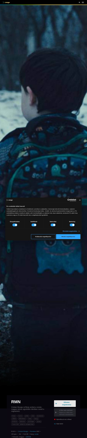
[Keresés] (79, 2)
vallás (32, 416)
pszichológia (31, 421)
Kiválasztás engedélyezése (43, 236)
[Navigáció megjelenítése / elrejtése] (82, 2)
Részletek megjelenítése (70, 231)
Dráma (13, 416)
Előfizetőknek (22, 418)
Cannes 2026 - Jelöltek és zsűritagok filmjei (23, 424)
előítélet (14, 418)
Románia (33, 431)
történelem (22, 421)
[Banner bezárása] (79, 200)
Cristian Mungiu (23, 431)
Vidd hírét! (59, 424)
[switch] (34, 225)
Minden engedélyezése (68, 236)
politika (27, 416)
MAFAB (28, 437)
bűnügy (36, 418)
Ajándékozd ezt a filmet (64, 419)
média (29, 418)
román (36, 434)
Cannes (20, 416)
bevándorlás (40, 416)
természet (14, 421)
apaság (39, 421)
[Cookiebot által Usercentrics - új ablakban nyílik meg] (68, 200)
